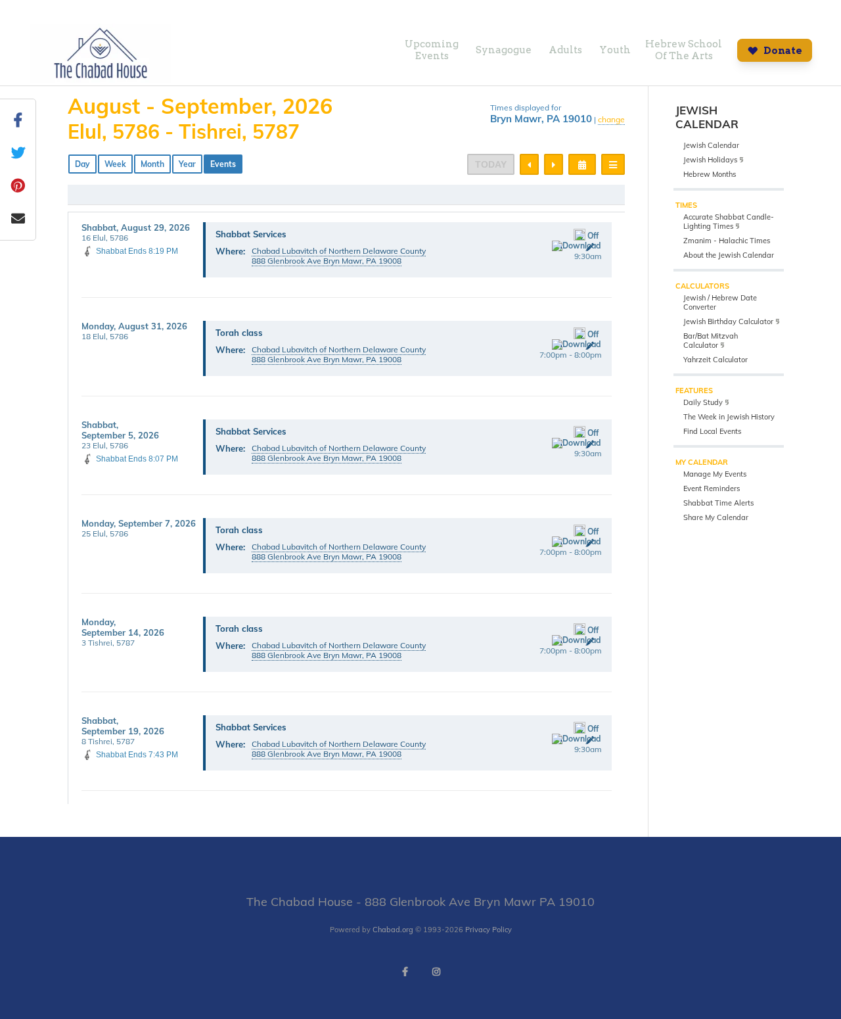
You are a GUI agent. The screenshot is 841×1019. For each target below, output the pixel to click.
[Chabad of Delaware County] (100, 79)
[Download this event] (576, 246)
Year (187, 164)
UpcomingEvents (432, 50)
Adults (565, 50)
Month (152, 164)
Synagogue (504, 50)
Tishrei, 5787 (239, 131)
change (611, 119)
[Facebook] (404, 971)
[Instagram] (436, 971)
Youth (615, 50)
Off (593, 236)
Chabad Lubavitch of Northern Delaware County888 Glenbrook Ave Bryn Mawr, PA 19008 (339, 256)
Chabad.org (393, 929)
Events (223, 164)
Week (115, 164)
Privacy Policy (488, 929)
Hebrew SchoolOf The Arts (683, 50)
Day (82, 164)
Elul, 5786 (114, 131)
